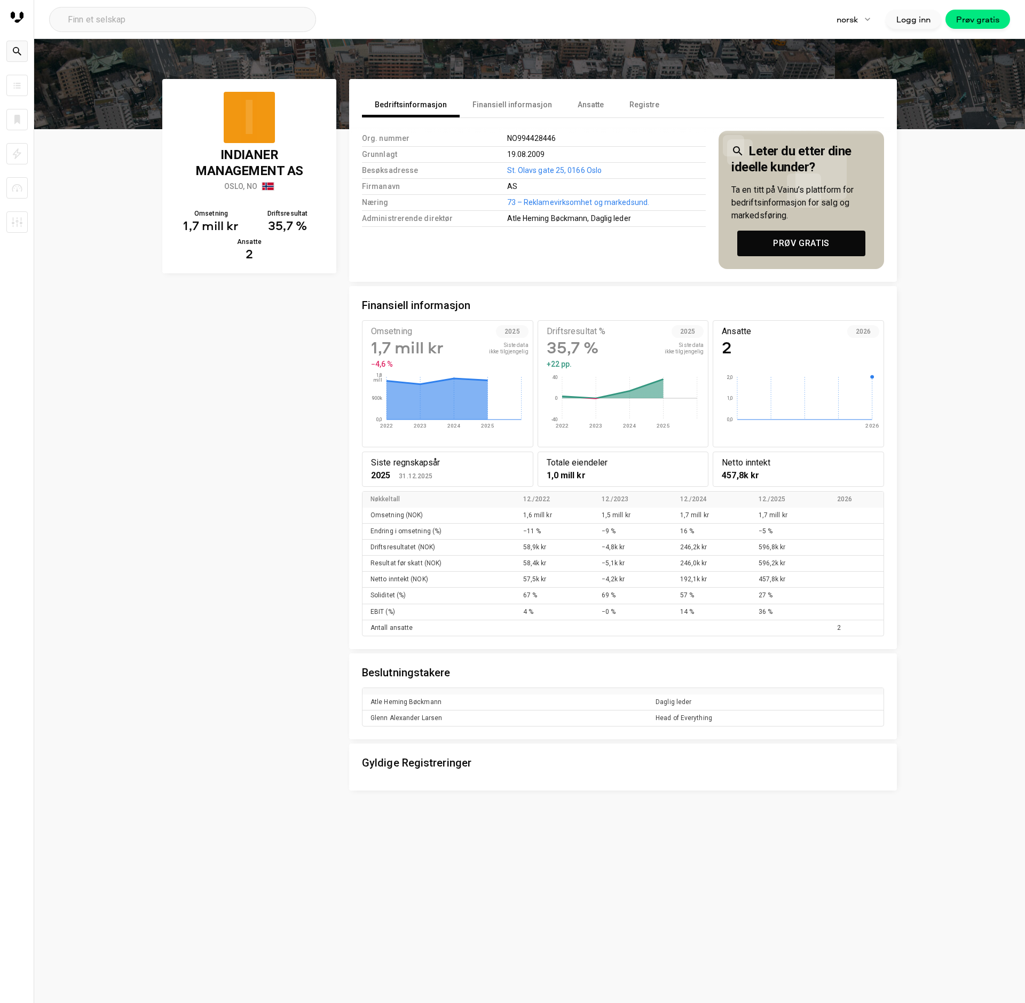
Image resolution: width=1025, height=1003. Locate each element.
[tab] (411, 104)
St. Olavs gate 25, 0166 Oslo (554, 170)
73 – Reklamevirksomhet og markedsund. (578, 202)
